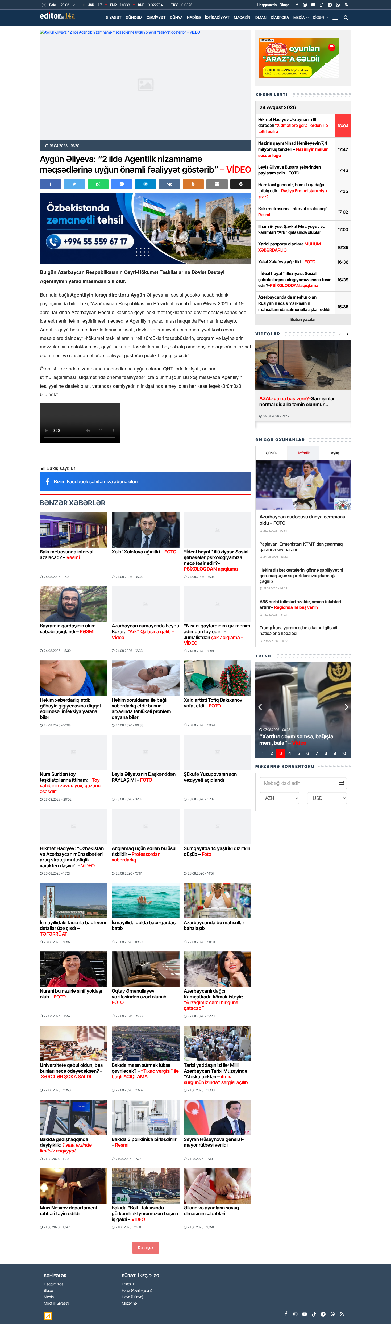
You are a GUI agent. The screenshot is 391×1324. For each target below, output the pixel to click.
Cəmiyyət (156, 17)
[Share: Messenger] (121, 184)
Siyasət (114, 17)
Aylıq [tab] (335, 453)
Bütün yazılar (303, 319)
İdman (261, 17)
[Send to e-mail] (216, 184)
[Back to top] (376, 1309)
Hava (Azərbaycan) (137, 1291)
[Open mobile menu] (335, 17)
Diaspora (280, 17)
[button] (240, 184)
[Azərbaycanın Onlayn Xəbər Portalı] (58, 15)
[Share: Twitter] (74, 184)
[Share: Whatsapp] (98, 184)
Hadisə (194, 17)
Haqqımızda (267, 4)
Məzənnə (129, 1303)
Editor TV (129, 1284)
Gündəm (134, 17)
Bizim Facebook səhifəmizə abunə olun (96, 481)
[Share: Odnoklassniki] (193, 184)
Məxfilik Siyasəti (56, 1303)
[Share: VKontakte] (169, 184)
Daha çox (145, 1247)
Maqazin (242, 17)
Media (299, 17)
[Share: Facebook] (50, 184)
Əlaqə (284, 4)
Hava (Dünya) (132, 1297)
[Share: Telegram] (145, 184)
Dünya (176, 17)
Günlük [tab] (271, 453)
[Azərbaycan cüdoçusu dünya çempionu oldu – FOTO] (303, 485)
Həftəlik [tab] (303, 453)
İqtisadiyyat (217, 17)
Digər (318, 17)
